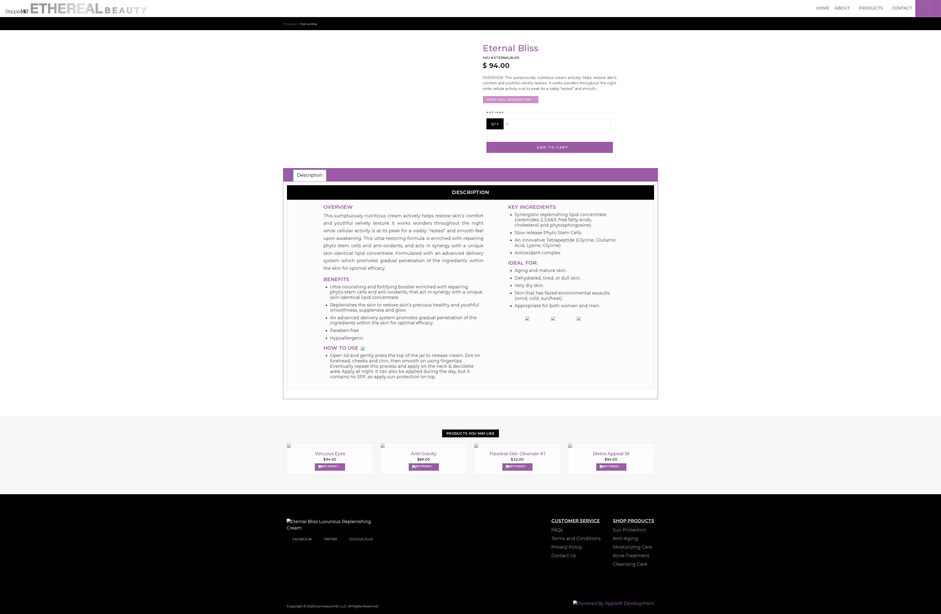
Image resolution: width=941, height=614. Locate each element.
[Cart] (921, 8)
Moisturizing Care (632, 547)
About (843, 8)
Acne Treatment (631, 555)
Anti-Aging (625, 538)
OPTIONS (495, 112)
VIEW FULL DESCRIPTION (509, 99)
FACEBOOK (302, 539)
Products (871, 8)
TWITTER (330, 539)
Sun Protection (629, 530)
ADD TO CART (551, 147)
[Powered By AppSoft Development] (613, 603)
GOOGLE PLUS (361, 539)
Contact (902, 8)
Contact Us (563, 555)
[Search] (935, 8)
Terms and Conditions (576, 538)
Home (823, 8)
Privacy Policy (566, 547)
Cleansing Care (630, 564)
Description (309, 175)
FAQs (557, 530)
